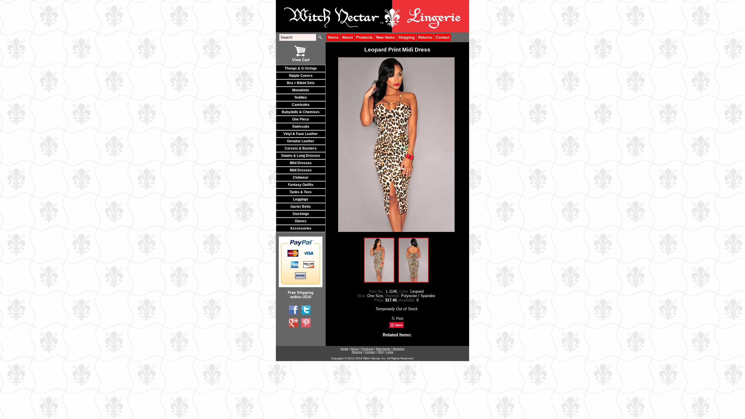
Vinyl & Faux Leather (300, 134)
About (347, 37)
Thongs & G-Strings (301, 68)
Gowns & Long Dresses (300, 155)
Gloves (300, 221)
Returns (425, 37)
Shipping (406, 37)
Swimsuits (300, 126)
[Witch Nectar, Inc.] (293, 310)
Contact (442, 37)
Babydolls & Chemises (301, 112)
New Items (385, 37)
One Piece (300, 119)
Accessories (300, 228)
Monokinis (300, 90)
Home (333, 37)
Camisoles (301, 104)
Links (389, 352)
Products (364, 37)
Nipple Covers (301, 75)
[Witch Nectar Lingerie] (293, 323)
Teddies (300, 97)
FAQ (381, 352)
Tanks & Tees (301, 192)
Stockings (300, 214)
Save (398, 325)
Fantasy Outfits (300, 185)
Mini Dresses (301, 163)
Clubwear (300, 177)
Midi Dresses (301, 170)
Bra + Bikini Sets (301, 83)
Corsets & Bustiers (301, 148)
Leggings (300, 199)
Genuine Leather (300, 141)
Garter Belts (300, 206)
